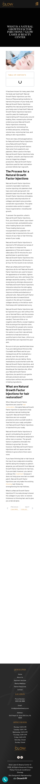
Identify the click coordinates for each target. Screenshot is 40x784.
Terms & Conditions (22, 770)
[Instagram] (21, 757)
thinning (9, 484)
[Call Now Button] (5, 779)
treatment (20, 474)
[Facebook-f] (18, 757)
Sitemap (20, 772)
